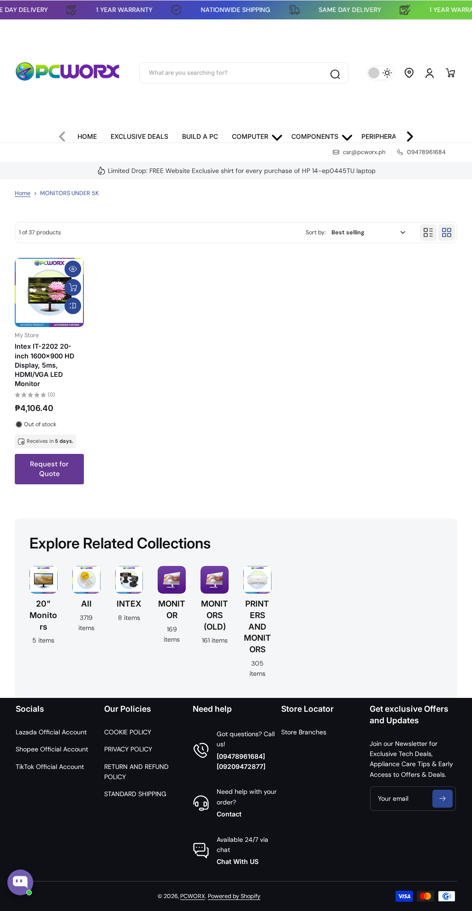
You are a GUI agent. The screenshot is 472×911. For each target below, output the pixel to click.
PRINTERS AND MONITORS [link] (257, 626)
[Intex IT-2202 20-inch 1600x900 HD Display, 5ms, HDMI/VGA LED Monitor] (49, 292)
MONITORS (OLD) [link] (214, 615)
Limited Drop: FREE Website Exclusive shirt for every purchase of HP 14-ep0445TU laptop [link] (242, 171)
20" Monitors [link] (43, 615)
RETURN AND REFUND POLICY (136, 771)
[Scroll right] (406, 134)
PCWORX (192, 896)
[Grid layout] (446, 232)
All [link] (86, 603)
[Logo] (68, 73)
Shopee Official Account (52, 749)
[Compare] (73, 306)
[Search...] (334, 72)
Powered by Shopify (234, 896)
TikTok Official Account (50, 766)
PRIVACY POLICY (128, 749)
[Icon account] (429, 72)
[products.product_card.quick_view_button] (73, 269)
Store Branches (303, 732)
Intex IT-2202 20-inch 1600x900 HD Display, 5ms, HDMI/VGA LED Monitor (44, 364)
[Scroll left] (66, 134)
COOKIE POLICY (127, 732)
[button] (409, 72)
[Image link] (86, 625)
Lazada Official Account (51, 732)
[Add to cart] (73, 287)
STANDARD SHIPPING (135, 794)
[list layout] (428, 232)
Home (22, 193)
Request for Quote (49, 468)
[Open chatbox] (20, 882)
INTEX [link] (129, 603)
